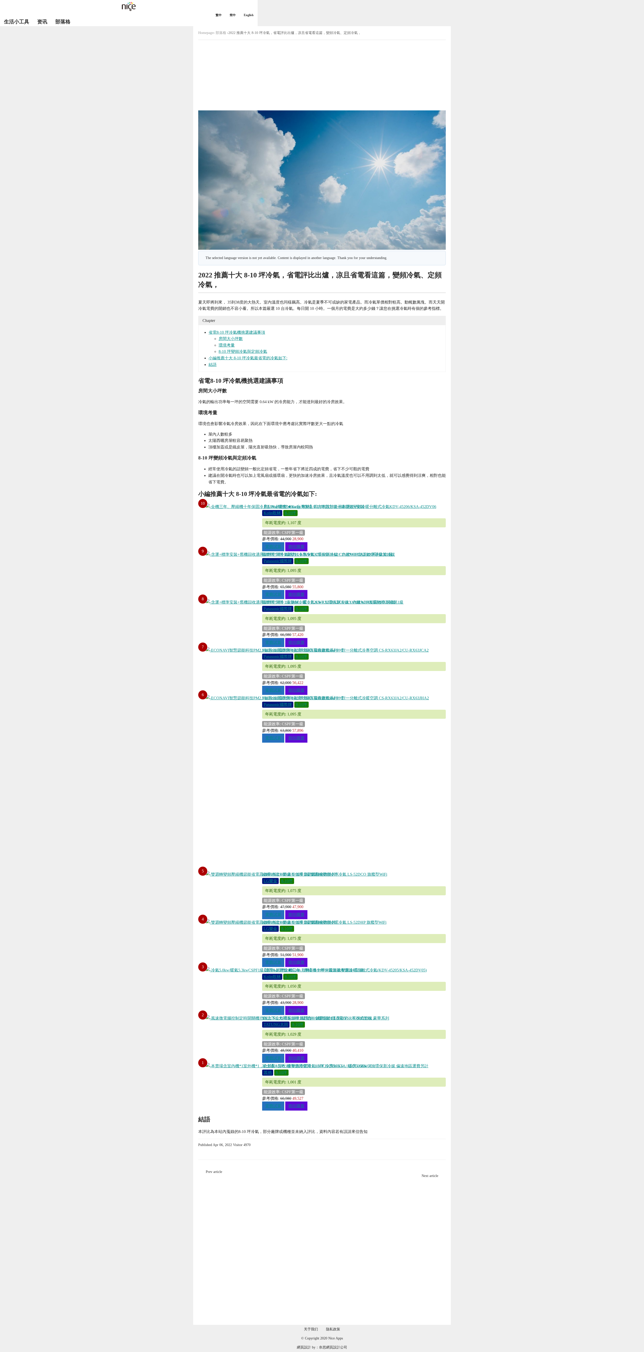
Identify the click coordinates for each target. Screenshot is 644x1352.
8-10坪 (290, 513)
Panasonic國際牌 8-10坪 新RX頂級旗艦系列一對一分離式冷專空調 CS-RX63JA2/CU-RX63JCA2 (345, 650)
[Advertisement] (322, 75)
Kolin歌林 (272, 513)
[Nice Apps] (129, 6)
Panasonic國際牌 (278, 561)
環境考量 (227, 345)
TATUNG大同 (276, 1024)
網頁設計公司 (336, 1347)
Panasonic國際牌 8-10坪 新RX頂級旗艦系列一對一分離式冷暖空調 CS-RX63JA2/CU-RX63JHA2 (345, 698)
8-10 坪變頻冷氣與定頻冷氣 (243, 351)
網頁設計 (304, 1347)
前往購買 (296, 546)
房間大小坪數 (231, 338)
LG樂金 (270, 881)
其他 (268, 1072)
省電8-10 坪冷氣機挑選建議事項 (237, 332)
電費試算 (273, 546)
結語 (213, 364)
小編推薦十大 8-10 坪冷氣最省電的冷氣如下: (248, 358)
